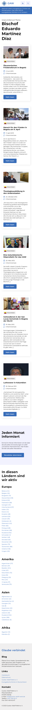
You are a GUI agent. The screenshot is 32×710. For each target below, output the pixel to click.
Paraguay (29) (6, 577)
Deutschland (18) (7, 498)
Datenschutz (6, 677)
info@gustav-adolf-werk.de (15, 696)
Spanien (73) (6, 544)
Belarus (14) (5, 491)
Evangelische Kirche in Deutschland (14, 682)
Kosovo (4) (5, 512)
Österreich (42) (7, 523)
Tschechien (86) (7, 546)
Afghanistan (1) (7, 596)
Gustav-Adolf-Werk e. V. (10, 680)
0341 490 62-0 (12, 698)
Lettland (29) (6, 516)
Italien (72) (5, 509)
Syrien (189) (5, 617)
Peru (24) (5, 579)
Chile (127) (5, 570)
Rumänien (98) (7, 530)
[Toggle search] (28, 3)
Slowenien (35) (7, 542)
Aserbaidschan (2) (8, 601)
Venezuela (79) (7, 584)
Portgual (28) (6, 528)
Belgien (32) (6, 493)
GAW (11, 3)
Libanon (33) (6, 613)
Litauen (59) (6, 519)
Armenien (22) (6, 599)
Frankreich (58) (7, 502)
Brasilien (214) (6, 568)
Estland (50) (6, 500)
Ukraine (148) (6, 549)
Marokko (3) (6, 634)
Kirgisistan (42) (7, 610)
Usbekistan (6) (7, 620)
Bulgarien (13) (6, 495)
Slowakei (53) (6, 539)
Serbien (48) (6, 537)
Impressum (6, 675)
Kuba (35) (5, 575)
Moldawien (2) (6, 521)
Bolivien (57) (6, 566)
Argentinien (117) (7, 563)
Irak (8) (4, 606)
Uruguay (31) (6, 582)
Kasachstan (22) (7, 608)
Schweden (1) (6, 535)
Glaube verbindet (13, 650)
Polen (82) (5, 525)
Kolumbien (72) (7, 573)
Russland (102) (6, 533)
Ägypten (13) (6, 632)
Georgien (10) (6, 505)
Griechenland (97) (8, 507)
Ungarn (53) (6, 551)
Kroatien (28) (6, 514)
